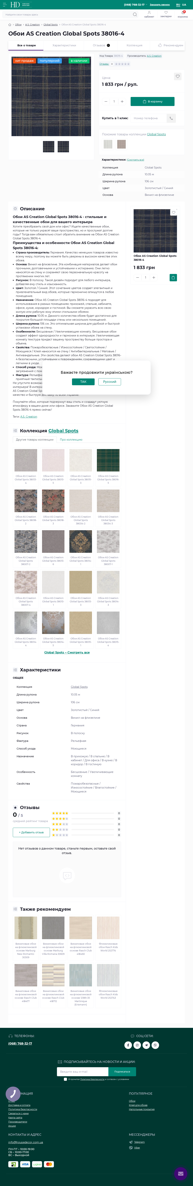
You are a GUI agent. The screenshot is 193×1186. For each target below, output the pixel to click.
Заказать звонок (160, 4)
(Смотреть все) (135, 159)
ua (184, 4)
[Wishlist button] (178, 76)
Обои (18, 24)
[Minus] (106, 101)
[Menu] (5, 5)
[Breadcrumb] (9, 24)
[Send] (171, 118)
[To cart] (173, 277)
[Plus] (122, 101)
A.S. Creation (32, 24)
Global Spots (51, 24)
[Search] (135, 14)
